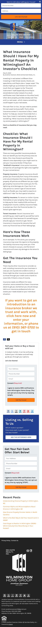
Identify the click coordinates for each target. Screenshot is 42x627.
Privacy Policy (6, 540)
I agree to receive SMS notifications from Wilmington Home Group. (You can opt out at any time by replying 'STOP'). (20, 391)
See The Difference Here (21, 437)
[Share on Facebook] (4, 339)
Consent (14, 383)
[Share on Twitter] (8, 339)
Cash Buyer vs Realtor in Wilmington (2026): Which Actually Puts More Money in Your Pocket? (19, 525)
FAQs (21, 37)
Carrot (11, 624)
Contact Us (12, 37)
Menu (20, 42)
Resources (29, 37)
